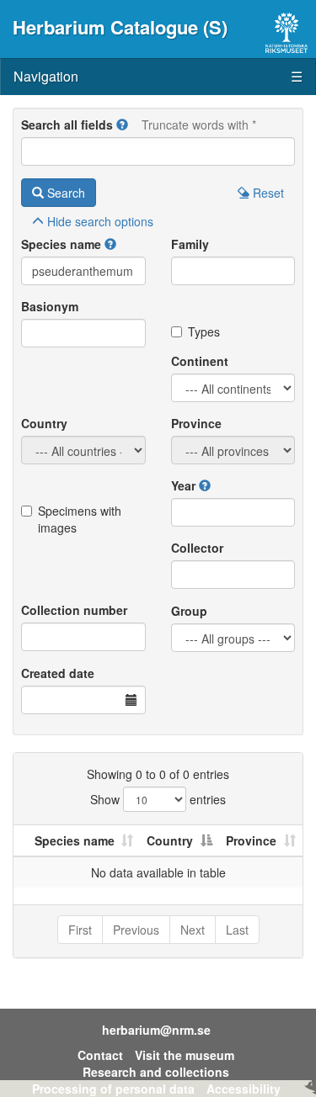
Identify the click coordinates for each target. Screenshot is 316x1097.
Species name (61, 244)
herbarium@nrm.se (156, 1029)
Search (64, 192)
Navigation (158, 76)
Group (189, 610)
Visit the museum (184, 1055)
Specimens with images (79, 519)
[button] (122, 124)
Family (190, 244)
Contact (100, 1055)
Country (44, 423)
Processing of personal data (113, 1088)
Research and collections (156, 1071)
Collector (197, 547)
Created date (57, 673)
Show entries (158, 799)
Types (204, 331)
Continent (199, 360)
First (80, 929)
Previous (136, 929)
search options (100, 221)
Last (237, 929)
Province (196, 423)
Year (183, 485)
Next (192, 929)
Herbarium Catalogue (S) (120, 26)
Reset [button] (266, 192)
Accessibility (243, 1088)
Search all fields (67, 124)
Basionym (49, 306)
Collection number (74, 609)
